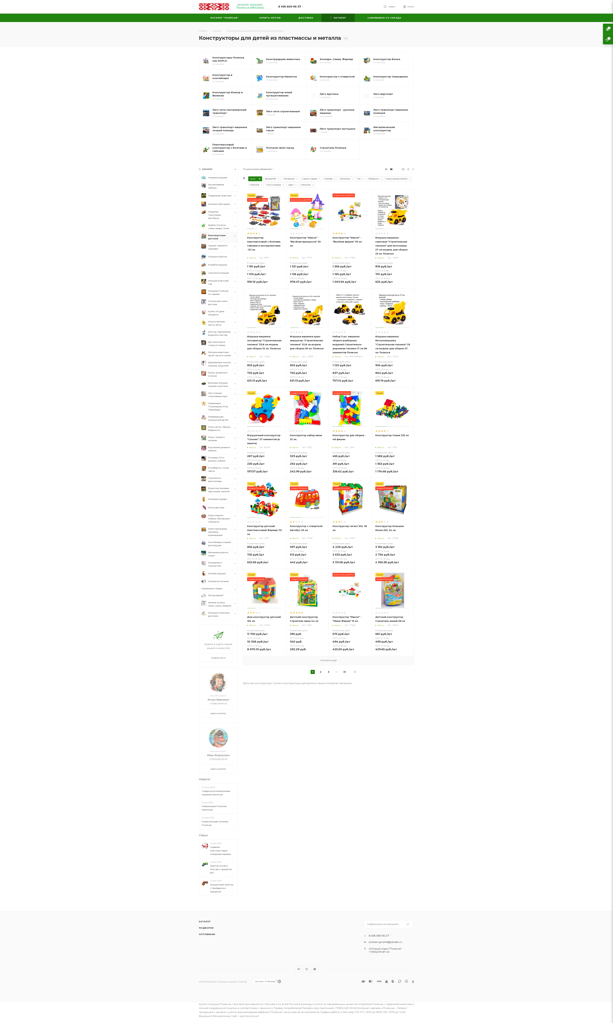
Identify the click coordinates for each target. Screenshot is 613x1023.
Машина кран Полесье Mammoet (214, 808)
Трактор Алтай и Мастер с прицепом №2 (221, 869)
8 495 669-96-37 (289, 6)
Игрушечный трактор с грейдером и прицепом (221, 888)
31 (344, 672)
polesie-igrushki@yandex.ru (385, 943)
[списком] (408, 169)
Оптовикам (207, 935)
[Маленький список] (386, 169)
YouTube (306, 970)
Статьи (203, 835)
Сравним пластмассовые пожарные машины (220, 850)
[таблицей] (413, 169)
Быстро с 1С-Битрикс (265, 982)
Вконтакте (298, 970)
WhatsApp (314, 970)
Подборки (206, 929)
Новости (204, 779)
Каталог (205, 922)
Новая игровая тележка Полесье (215, 823)
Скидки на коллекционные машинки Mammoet (216, 793)
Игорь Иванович (218, 699)
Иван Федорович (218, 755)
